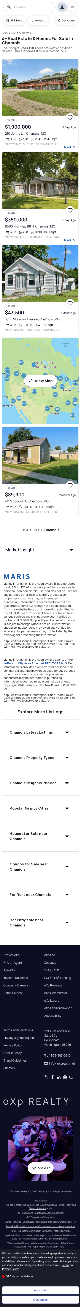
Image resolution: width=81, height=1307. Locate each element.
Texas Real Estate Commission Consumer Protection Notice (41, 1230)
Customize (40, 1299)
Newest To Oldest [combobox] (40, 20)
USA (24, 530)
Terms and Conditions (18, 1030)
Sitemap (9, 1068)
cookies (16, 1253)
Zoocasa (50, 962)
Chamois (52, 530)
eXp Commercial (55, 992)
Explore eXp (11, 955)
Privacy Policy (12, 1045)
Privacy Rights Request (19, 1037)
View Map (44, 380)
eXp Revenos (53, 985)
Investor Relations (15, 977)
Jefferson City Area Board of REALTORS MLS (35, 663)
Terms (65, 1265)
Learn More (58, 1246)
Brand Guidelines (15, 1060)
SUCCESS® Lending (57, 977)
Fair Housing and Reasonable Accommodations (40, 1212)
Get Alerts (68, 20)
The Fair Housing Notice (55, 1238)
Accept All (40, 1290)
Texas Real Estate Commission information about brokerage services (40, 1226)
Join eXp (9, 970)
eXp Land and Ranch (58, 1008)
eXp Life (49, 955)
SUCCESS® (52, 970)
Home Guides (12, 992)
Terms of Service (37, 1208)
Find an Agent (12, 962)
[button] (40, 550)
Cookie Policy (12, 1052)
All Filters (16, 20)
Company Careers (15, 985)
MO (36, 530)
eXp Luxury (51, 1000)
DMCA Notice (40, 1200)
